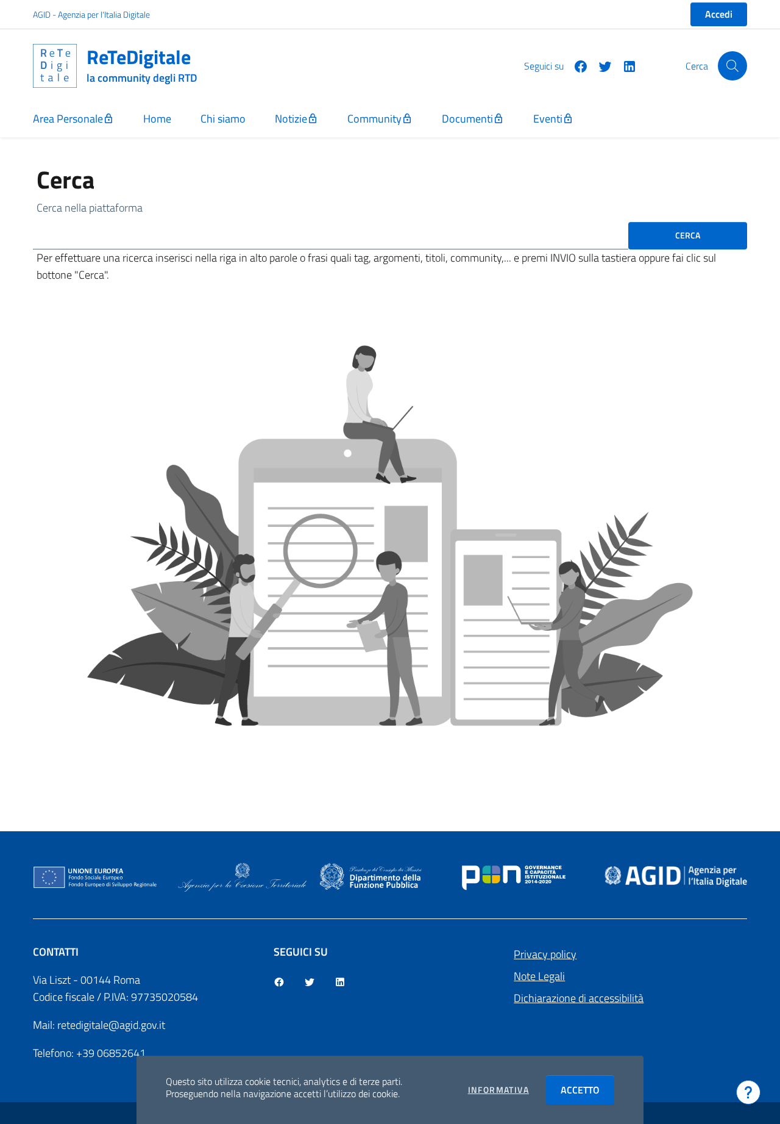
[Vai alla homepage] (60, 66)
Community (374, 118)
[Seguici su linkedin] (624, 65)
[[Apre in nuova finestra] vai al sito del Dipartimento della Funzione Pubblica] (371, 876)
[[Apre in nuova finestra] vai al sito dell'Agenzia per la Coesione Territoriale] (243, 876)
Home (157, 118)
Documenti (467, 118)
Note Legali (539, 976)
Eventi (547, 118)
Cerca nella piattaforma (90, 207)
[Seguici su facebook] (576, 65)
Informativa (498, 1090)
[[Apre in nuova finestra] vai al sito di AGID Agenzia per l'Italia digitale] (675, 876)
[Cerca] (732, 66)
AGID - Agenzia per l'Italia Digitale (91, 14)
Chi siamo (223, 118)
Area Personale (68, 118)
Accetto (587, 1090)
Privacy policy (545, 954)
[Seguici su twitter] (600, 65)
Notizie (291, 118)
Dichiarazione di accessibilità (579, 998)
